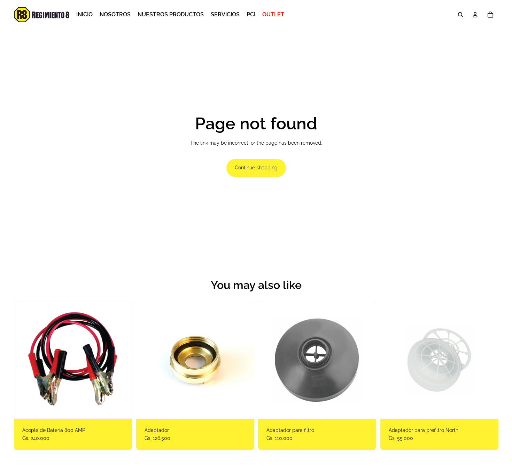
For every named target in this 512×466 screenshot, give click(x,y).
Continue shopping (256, 167)
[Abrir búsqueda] (460, 14)
